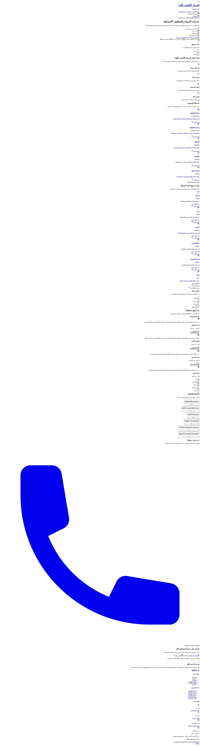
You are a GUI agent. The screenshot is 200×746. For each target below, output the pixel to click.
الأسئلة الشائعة (192, 683)
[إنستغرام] (195, 670)
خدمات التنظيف (192, 692)
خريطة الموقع (182, 11)
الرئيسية (194, 677)
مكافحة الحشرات (191, 696)
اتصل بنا (188, 11)
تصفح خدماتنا (179, 37)
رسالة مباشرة (195, 718)
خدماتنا (197, 11)
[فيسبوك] (198, 670)
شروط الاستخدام (185, 741)
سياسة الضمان (177, 741)
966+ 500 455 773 (194, 710)
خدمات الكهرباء (192, 695)
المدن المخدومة (192, 681)
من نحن (191, 11)
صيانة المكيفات (192, 691)
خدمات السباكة (192, 694)
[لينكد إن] (193, 670)
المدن (194, 11)
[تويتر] (197, 670)
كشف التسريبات (192, 698)
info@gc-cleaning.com (193, 726)
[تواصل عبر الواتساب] (198, 744)
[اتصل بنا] (197, 744)
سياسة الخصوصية (194, 741)
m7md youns (189, 739)
